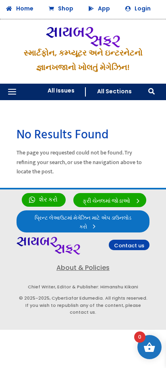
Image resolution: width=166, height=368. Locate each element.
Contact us (129, 245)
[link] (44, 200)
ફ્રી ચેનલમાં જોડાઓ (106, 201)
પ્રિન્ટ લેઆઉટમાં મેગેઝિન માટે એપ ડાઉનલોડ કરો (83, 222)
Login (143, 8)
